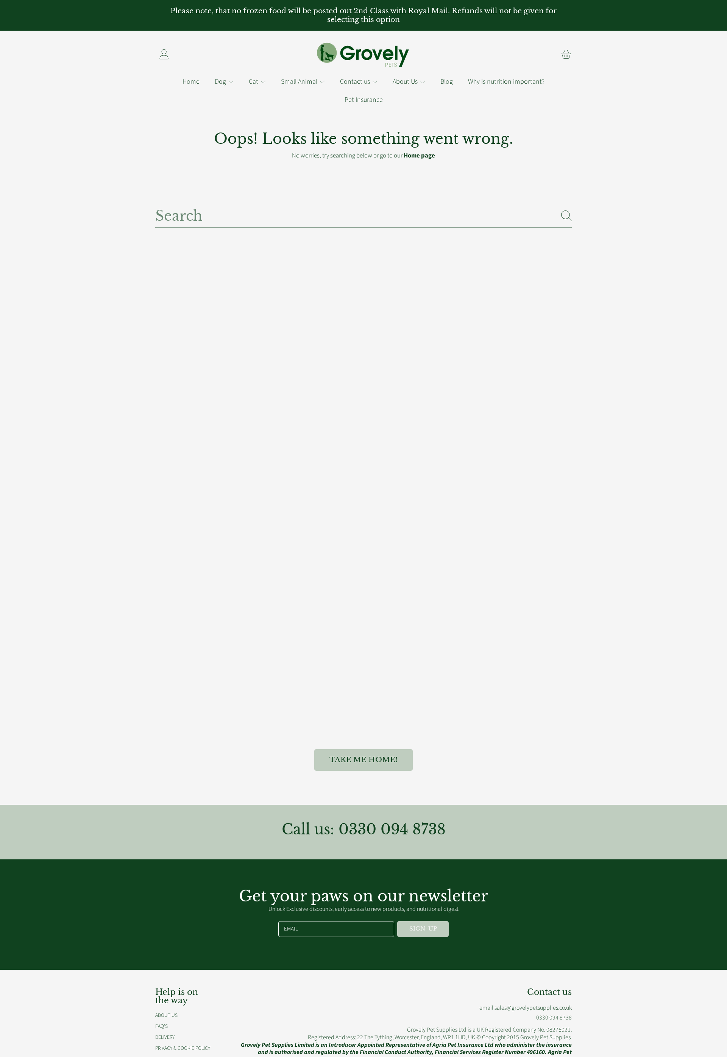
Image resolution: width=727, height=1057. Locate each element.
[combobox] (363, 216)
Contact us (355, 81)
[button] (566, 54)
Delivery (165, 1037)
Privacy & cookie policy (182, 1048)
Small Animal (300, 81)
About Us (406, 81)
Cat (254, 81)
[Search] (566, 215)
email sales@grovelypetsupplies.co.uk (525, 1008)
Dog (221, 81)
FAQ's (161, 1026)
